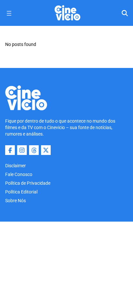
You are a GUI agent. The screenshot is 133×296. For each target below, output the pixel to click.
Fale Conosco (18, 174)
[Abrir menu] (9, 13)
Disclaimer (15, 165)
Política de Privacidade (27, 183)
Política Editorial (21, 191)
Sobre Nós (15, 200)
